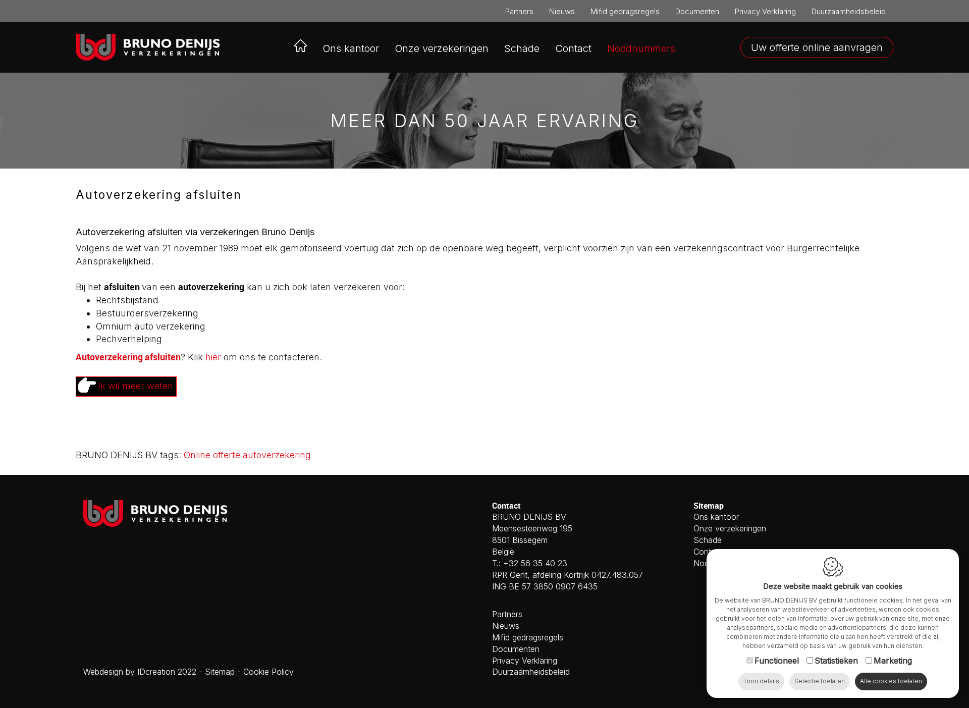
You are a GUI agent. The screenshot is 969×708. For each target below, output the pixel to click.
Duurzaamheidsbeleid (849, 11)
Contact (573, 48)
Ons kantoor (350, 48)
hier (213, 357)
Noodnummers (641, 48)
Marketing (893, 660)
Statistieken (836, 660)
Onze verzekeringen (729, 528)
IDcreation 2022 (139, 672)
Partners (519, 11)
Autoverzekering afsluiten (128, 357)
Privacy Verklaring (765, 11)
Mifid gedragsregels (625, 11)
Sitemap (220, 672)
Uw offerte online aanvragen (817, 47)
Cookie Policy (268, 672)
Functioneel (777, 660)
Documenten (697, 11)
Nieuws (562, 11)
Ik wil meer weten (135, 385)
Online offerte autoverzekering (247, 455)
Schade (522, 48)
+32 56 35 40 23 (535, 563)
